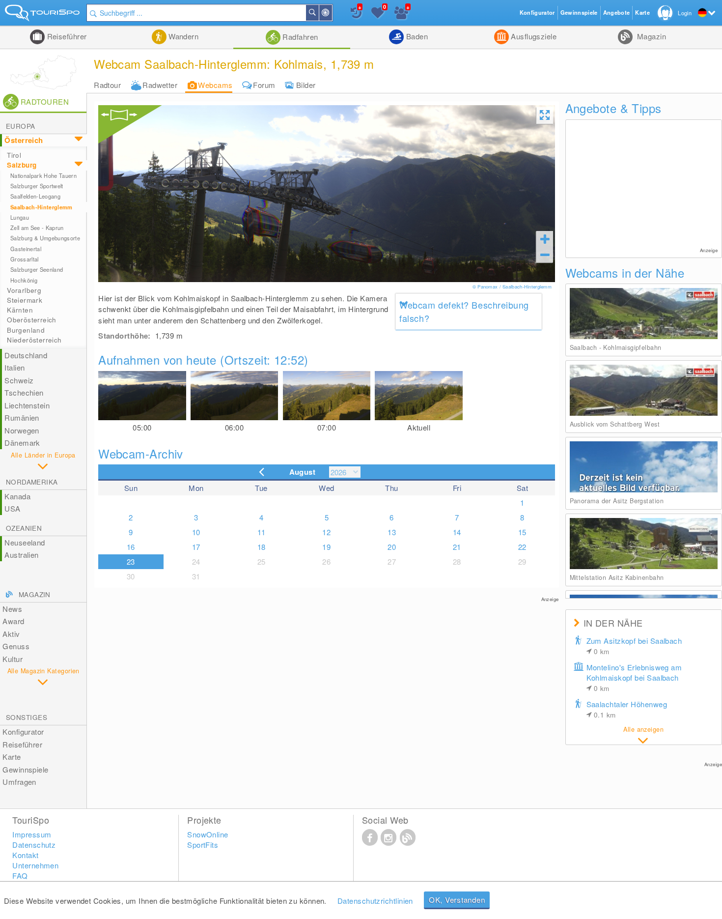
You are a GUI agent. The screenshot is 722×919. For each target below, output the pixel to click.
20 (392, 547)
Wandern (183, 36)
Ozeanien (24, 528)
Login (685, 13)
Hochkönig (23, 280)
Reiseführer (65, 36)
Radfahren (299, 36)
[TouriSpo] (43, 15)
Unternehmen (35, 865)
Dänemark (22, 442)
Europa (20, 126)
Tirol (14, 155)
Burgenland (26, 330)
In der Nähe (331, 13)
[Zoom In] (544, 239)
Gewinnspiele (25, 769)
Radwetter (159, 85)
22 (522, 547)
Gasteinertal (25, 249)
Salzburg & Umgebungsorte (45, 238)
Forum (264, 85)
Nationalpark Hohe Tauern (43, 175)
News (12, 608)
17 (196, 547)
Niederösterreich (34, 340)
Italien (14, 367)
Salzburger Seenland (36, 269)
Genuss (15, 646)
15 (522, 532)
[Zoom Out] (544, 254)
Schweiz (18, 380)
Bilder (306, 85)
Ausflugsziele (532, 36)
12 (326, 532)
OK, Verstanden (457, 899)
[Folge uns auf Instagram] (388, 837)
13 (392, 532)
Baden (416, 36)
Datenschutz (34, 844)
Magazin (650, 36)
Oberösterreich (31, 319)
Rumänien (21, 417)
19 (326, 547)
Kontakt (25, 855)
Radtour (107, 85)
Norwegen (21, 430)
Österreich (23, 140)
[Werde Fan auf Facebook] (370, 837)
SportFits (202, 844)
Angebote (616, 12)
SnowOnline (207, 834)
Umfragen (19, 781)
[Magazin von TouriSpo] (408, 837)
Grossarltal (24, 259)
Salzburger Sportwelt (36, 186)
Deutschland (25, 355)
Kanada (17, 496)
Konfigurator (23, 731)
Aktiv (11, 634)
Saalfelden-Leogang (35, 196)
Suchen (318, 13)
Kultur (12, 659)
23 (131, 561)
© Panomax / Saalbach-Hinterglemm (513, 286)
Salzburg (21, 165)
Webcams (215, 85)
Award (13, 621)
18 (261, 547)
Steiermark (24, 300)
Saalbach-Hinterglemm (41, 207)
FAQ (20, 875)
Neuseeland (24, 542)
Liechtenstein (27, 405)
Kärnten (20, 310)
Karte (11, 756)
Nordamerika (31, 482)
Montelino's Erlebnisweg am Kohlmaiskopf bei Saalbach (634, 677)
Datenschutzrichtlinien (375, 900)
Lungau (19, 217)
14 (457, 532)
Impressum (31, 834)
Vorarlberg (24, 290)
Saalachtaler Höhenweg (626, 709)
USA (12, 508)
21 (457, 547)
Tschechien (24, 392)
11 (261, 532)
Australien (21, 554)
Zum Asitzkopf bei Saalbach (634, 645)
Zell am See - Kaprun (37, 227)
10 (196, 532)
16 (131, 547)
